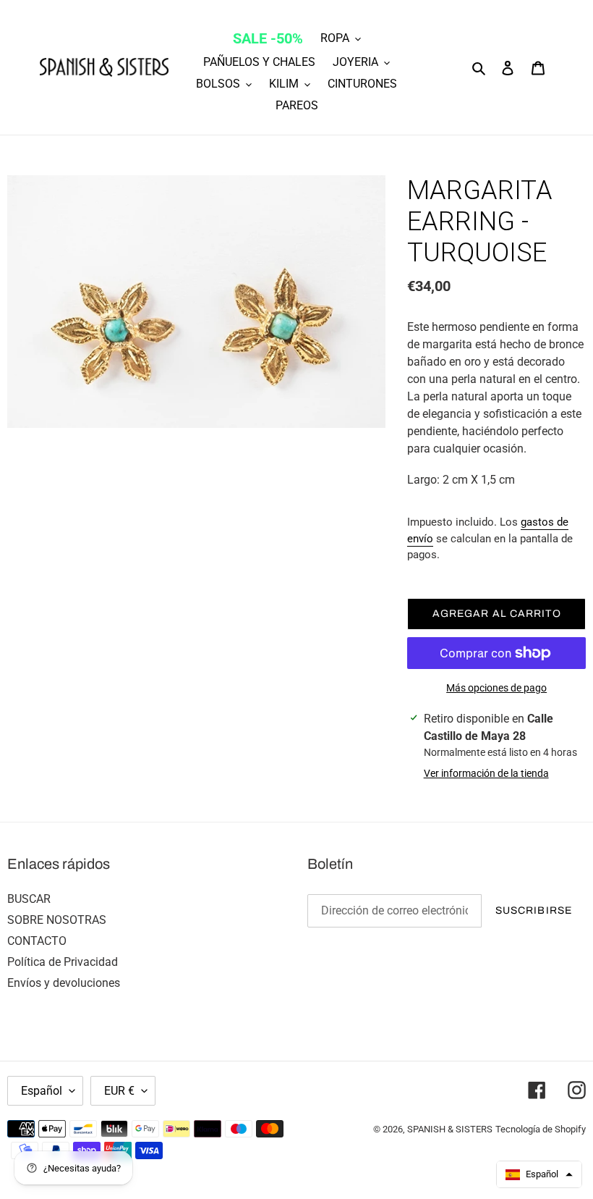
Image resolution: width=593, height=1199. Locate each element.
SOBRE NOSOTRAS (56, 920)
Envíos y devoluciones (63, 983)
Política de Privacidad (62, 962)
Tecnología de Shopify (540, 1129)
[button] (539, 1174)
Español (41, 1091)
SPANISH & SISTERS (449, 1129)
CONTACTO (37, 941)
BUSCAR (29, 899)
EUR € (119, 1091)
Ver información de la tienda (486, 773)
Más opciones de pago (496, 688)
